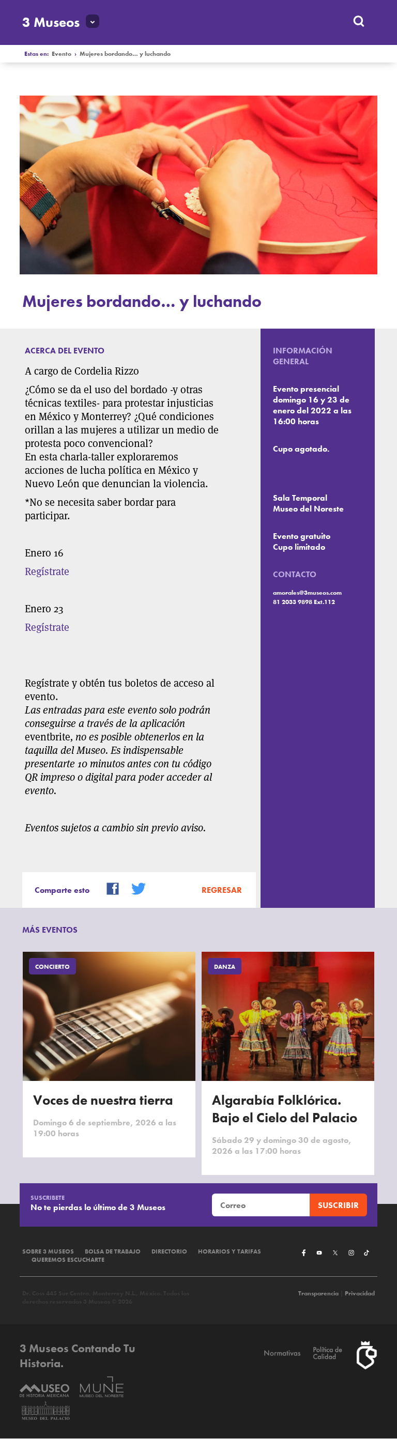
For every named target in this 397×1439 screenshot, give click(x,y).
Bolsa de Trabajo (113, 1251)
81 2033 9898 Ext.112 (304, 602)
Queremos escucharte (68, 1260)
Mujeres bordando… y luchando (125, 54)
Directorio (169, 1251)
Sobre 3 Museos (48, 1251)
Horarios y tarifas (229, 1251)
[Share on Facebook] (108, 888)
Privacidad (360, 1293)
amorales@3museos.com (307, 593)
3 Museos (51, 22)
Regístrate (47, 571)
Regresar (222, 890)
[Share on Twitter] (134, 888)
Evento (61, 54)
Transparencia (318, 1293)
